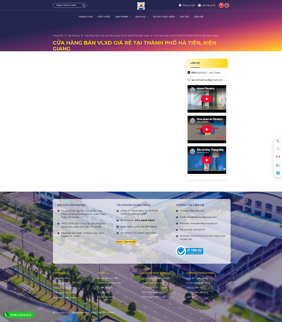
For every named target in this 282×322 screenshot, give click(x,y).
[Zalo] (278, 165)
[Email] (278, 157)
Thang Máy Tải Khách (64, 292)
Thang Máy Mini (61, 278)
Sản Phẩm (122, 16)
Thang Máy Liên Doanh (65, 297)
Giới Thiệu (104, 16)
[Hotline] (278, 141)
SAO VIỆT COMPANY (104, 312)
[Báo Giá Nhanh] (278, 149)
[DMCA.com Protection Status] (126, 242)
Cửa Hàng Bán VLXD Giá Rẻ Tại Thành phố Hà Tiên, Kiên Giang (186, 35)
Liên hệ (198, 16)
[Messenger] (278, 173)
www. (193, 223)
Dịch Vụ (140, 16)
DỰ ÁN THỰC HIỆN (164, 16)
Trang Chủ (86, 16)
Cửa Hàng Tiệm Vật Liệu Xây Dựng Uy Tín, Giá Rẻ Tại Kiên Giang (117, 35)
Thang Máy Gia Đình (63, 288)
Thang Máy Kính (61, 283)
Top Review (74, 35)
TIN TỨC (184, 16)
